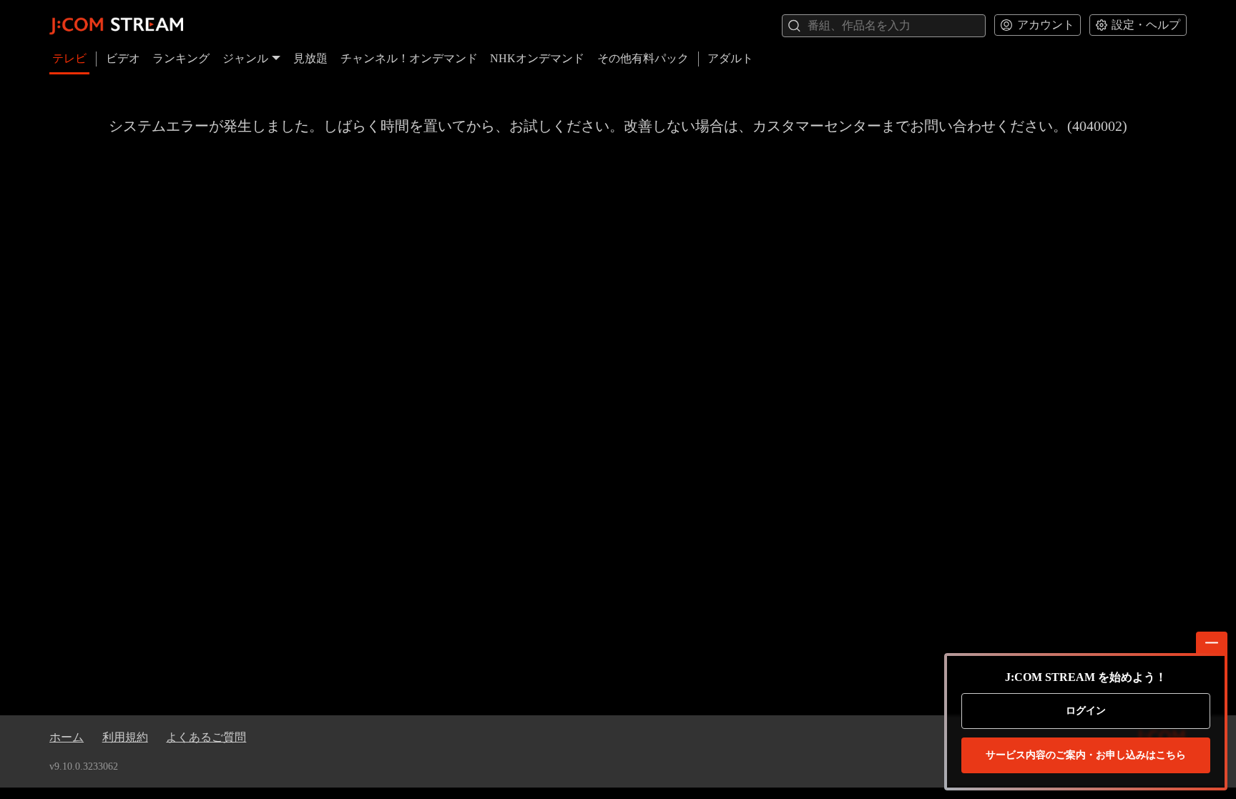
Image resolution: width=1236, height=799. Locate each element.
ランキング (181, 58)
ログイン (1086, 710)
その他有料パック (643, 58)
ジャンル (245, 58)
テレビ (69, 58)
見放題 (310, 58)
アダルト (730, 58)
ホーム (66, 737)
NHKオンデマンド (537, 58)
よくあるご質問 (206, 737)
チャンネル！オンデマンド (409, 58)
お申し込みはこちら (1086, 755)
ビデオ (123, 58)
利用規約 (125, 737)
